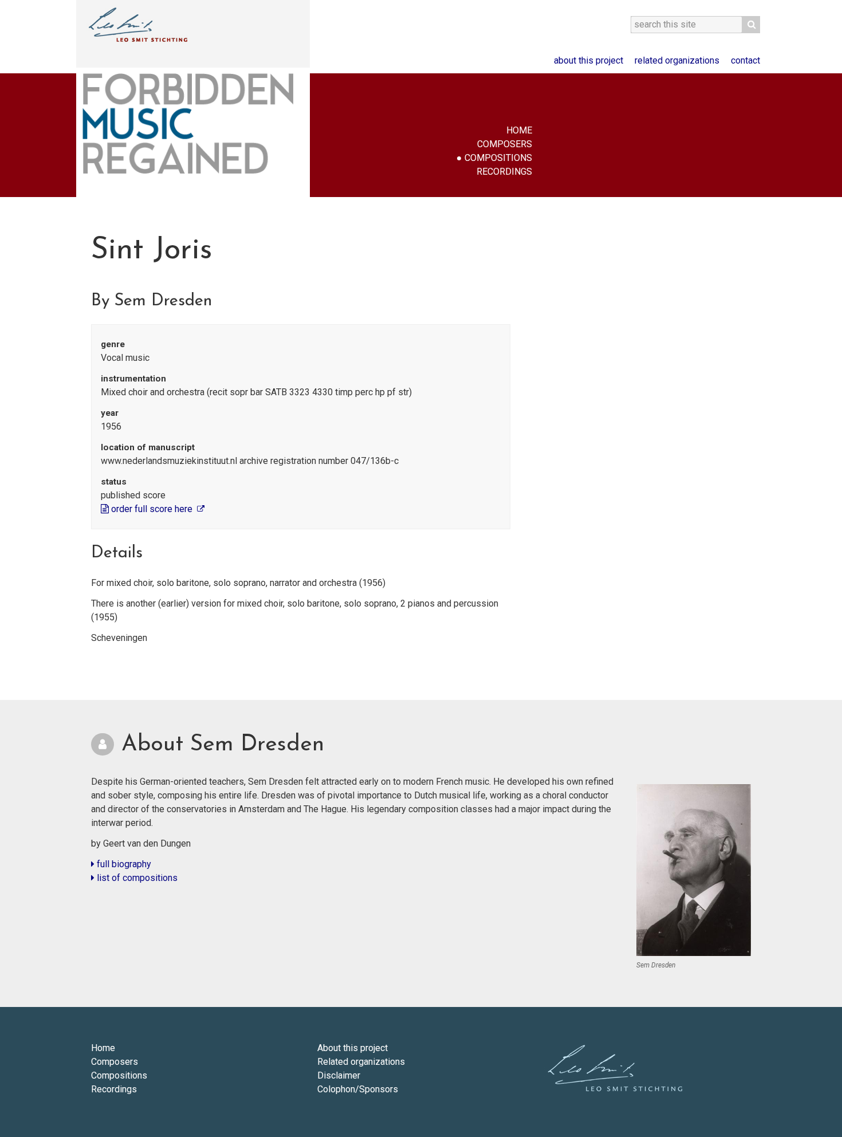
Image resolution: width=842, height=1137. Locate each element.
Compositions (498, 157)
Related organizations (677, 60)
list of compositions (136, 877)
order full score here (152, 508)
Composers (504, 144)
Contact (745, 60)
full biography (123, 864)
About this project (588, 60)
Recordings (504, 171)
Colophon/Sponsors (357, 1089)
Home (519, 130)
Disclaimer (338, 1075)
